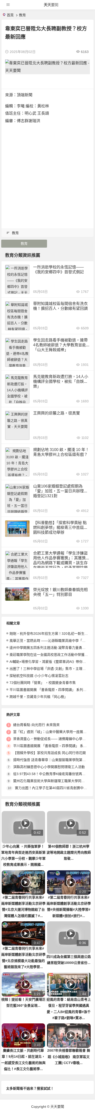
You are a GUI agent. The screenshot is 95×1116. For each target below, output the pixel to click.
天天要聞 (51, 5)
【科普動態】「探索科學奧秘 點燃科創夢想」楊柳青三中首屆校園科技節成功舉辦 (60, 527)
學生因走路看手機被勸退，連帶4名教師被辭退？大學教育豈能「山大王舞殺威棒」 (60, 345)
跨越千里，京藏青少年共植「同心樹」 (38, 697)
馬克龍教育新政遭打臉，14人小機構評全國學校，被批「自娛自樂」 (60, 381)
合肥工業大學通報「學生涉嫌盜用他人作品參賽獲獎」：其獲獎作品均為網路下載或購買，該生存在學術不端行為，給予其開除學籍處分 (61, 563)
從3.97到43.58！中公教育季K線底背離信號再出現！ (52, 774)
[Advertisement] (47, 174)
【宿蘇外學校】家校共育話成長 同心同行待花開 (49, 753)
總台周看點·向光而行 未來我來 (36, 725)
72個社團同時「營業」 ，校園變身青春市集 (43, 683)
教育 (22, 15)
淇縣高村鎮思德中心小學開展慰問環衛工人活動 (49, 767)
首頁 (10, 15)
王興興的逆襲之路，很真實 (56, 413)
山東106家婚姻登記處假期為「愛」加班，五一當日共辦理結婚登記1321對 (60, 491)
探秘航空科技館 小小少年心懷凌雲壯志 (39, 676)
